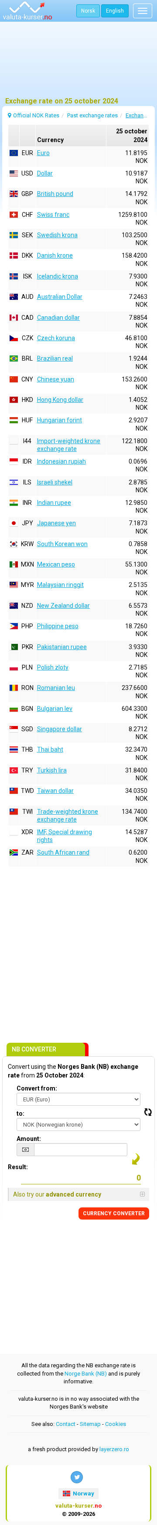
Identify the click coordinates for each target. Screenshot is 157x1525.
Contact (65, 1424)
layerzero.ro (114, 1449)
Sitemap (90, 1424)
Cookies (115, 1424)
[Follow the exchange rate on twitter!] (77, 1477)
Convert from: (37, 1088)
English (115, 11)
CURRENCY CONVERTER (114, 1213)
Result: (18, 1167)
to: (20, 1113)
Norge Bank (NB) (86, 1373)
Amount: (29, 1138)
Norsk (88, 11)
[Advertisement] (78, 63)
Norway (83, 1493)
